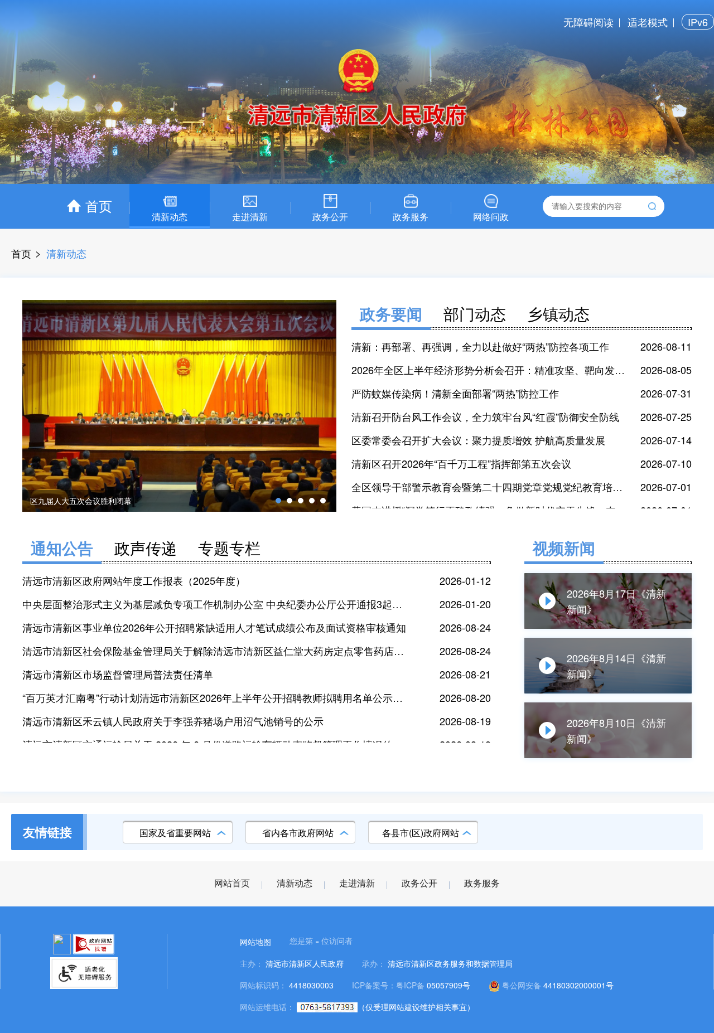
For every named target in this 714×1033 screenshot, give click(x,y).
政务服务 (482, 883)
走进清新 (357, 883)
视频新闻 (564, 547)
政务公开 (419, 883)
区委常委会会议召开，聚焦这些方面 (92, 500)
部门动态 (474, 313)
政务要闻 (391, 313)
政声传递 (145, 547)
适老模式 (648, 21)
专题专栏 (229, 547)
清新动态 (294, 883)
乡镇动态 (558, 313)
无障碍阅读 (588, 21)
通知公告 (62, 547)
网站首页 (232, 883)
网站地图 (255, 941)
